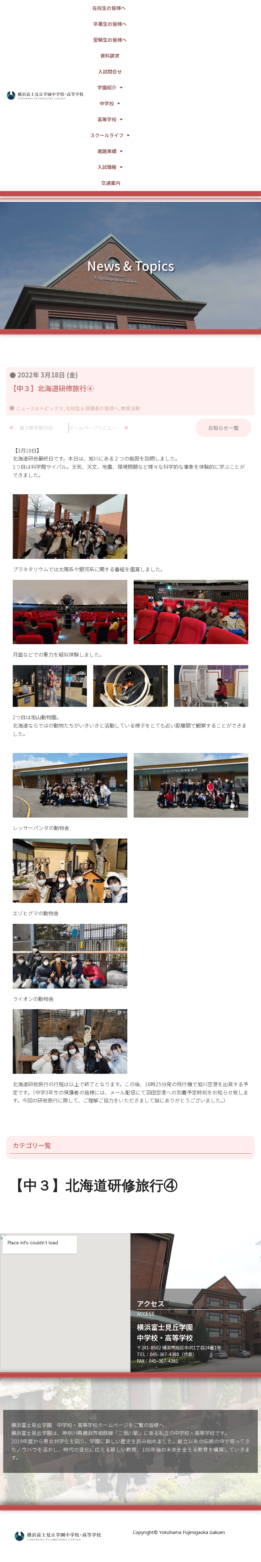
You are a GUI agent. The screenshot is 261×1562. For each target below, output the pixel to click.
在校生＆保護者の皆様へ (92, 408)
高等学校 (106, 119)
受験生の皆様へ (110, 39)
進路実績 (106, 151)
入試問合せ (110, 71)
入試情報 (106, 167)
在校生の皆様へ (109, 7)
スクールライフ (106, 135)
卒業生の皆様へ (110, 23)
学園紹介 (106, 87)
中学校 (107, 103)
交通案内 (110, 182)
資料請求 (109, 55)
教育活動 (130, 408)
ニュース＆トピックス (39, 408)
